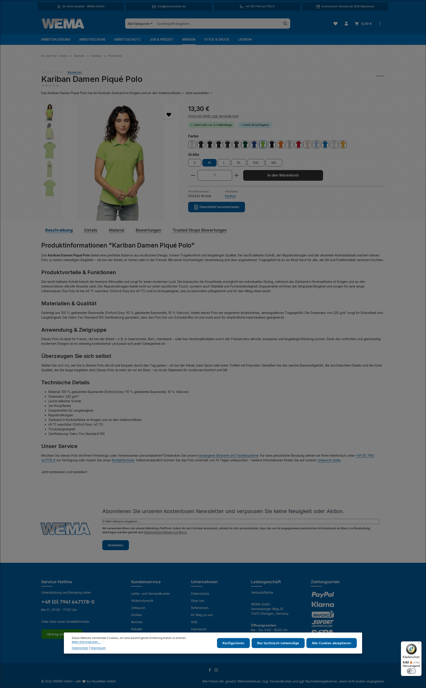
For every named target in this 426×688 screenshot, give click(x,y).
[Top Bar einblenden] (380, 24)
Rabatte (136, 629)
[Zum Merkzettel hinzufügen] (169, 114)
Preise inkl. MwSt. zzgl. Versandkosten (213, 116)
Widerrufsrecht (142, 601)
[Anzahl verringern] (193, 175)
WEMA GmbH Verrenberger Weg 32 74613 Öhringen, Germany (270, 608)
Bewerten (75, 72)
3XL (274, 163)
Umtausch (138, 608)
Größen (136, 615)
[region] (110, 162)
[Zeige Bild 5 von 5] (135, 215)
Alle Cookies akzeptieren (331, 643)
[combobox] (217, 23)
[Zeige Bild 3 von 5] (123, 215)
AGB (194, 622)
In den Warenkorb (283, 175)
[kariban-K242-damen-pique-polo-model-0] (120, 162)
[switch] (411, 671)
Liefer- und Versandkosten (150, 593)
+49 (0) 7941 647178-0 (68, 602)
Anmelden (115, 545)
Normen (137, 622)
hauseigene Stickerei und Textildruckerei (228, 455)
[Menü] (419, 644)
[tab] (59, 230)
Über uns (197, 601)
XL (239, 163)
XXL (256, 163)
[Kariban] (380, 79)
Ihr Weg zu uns (202, 615)
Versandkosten (281, 681)
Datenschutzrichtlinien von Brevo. (165, 532)
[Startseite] (63, 23)
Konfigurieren (233, 643)
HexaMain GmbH (103, 681)
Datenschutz (200, 593)
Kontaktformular (123, 460)
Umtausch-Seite (329, 460)
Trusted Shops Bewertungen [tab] (200, 230)
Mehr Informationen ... (86, 642)
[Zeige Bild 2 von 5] (117, 215)
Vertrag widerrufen (62, 634)
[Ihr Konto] (346, 24)
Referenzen (200, 608)
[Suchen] (285, 23)
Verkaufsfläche (262, 592)
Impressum (199, 629)
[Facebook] (210, 670)
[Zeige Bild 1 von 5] (109, 215)
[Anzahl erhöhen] (236, 175)
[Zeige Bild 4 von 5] (129, 215)
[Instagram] (216, 670)
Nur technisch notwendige (278, 643)
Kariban (230, 196)
